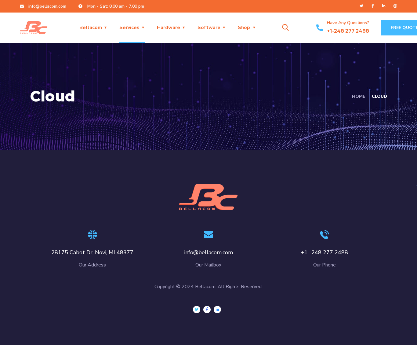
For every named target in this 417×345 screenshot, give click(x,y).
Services (129, 27)
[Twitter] (361, 6)
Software (209, 27)
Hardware (168, 27)
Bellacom (90, 27)
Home (358, 96)
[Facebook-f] (373, 6)
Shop (244, 27)
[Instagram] (395, 6)
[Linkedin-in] (384, 6)
